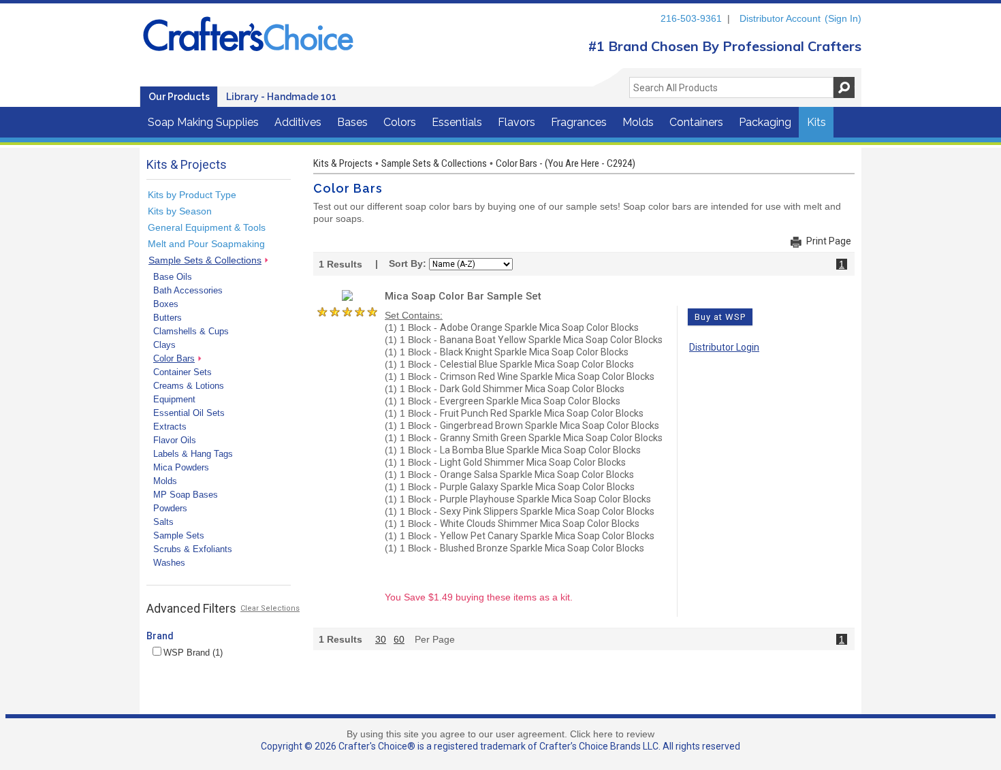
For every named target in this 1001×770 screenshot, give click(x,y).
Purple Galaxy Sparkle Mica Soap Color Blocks (537, 486)
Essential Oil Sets (189, 413)
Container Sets (182, 372)
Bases (352, 122)
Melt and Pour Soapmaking (206, 243)
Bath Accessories (188, 290)
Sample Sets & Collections (204, 260)
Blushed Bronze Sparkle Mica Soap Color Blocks (542, 548)
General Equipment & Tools (207, 227)
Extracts (170, 426)
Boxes (165, 304)
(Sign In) (843, 18)
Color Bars (174, 358)
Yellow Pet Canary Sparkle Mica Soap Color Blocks (547, 535)
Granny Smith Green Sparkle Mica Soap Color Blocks (551, 437)
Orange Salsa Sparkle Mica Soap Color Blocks (537, 474)
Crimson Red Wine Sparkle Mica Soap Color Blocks (547, 376)
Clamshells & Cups (191, 331)
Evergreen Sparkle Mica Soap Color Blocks (530, 401)
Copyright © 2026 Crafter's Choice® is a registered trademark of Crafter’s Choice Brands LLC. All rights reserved (500, 746)
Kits (816, 122)
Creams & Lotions (188, 386)
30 (380, 639)
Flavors (516, 122)
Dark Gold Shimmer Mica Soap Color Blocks (532, 388)
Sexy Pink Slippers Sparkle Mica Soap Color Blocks (547, 511)
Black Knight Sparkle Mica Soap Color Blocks (534, 352)
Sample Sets (178, 535)
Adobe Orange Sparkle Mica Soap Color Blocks (539, 327)
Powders (170, 508)
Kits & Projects (342, 163)
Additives (297, 122)
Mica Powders (181, 467)
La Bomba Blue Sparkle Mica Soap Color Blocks (540, 450)
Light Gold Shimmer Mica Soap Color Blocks (533, 462)
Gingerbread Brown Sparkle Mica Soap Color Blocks (549, 425)
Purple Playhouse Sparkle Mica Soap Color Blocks (545, 499)
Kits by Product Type (192, 194)
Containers (696, 122)
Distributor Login (724, 347)
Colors (399, 122)
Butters (167, 317)
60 (399, 639)
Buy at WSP (720, 317)
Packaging (765, 122)
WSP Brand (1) (193, 652)
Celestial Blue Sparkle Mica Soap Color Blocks (537, 364)
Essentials (457, 122)
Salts (163, 522)
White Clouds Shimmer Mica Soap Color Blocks (539, 523)
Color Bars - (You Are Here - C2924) (565, 163)
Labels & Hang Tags (193, 454)
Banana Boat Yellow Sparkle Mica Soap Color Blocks (551, 339)
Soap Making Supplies (203, 122)
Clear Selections (270, 608)
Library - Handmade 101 (281, 96)
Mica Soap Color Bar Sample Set (463, 296)
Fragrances (579, 122)
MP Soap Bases (185, 495)
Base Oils (172, 277)
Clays (164, 345)
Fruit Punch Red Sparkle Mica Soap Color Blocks (542, 413)
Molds (638, 122)
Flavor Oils (174, 440)
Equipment (174, 399)
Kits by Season (180, 211)
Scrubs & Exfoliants (192, 549)
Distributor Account (780, 18)
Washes (169, 563)
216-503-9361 (691, 18)
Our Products (179, 96)
